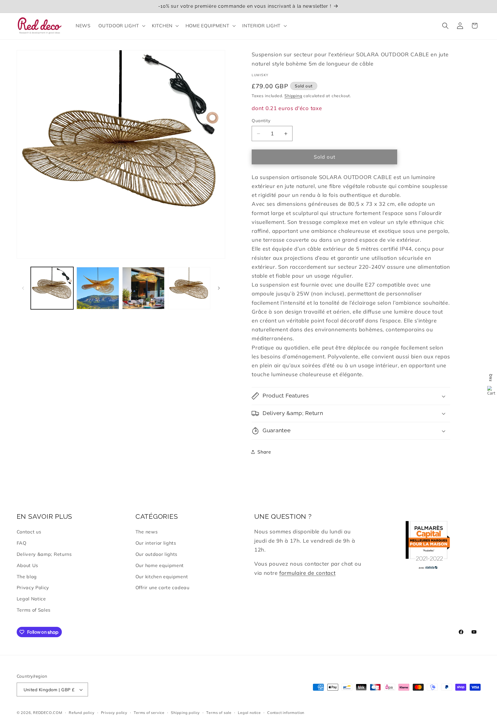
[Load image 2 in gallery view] (98, 288)
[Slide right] (219, 288)
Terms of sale (218, 712)
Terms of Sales (34, 610)
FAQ (21, 543)
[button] (121, 25)
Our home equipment (159, 565)
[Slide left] (23, 288)
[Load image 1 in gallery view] (52, 288)
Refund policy (81, 712)
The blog (27, 576)
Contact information (285, 712)
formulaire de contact (307, 573)
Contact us (29, 532)
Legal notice (249, 712)
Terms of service (149, 712)
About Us (28, 565)
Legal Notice (31, 599)
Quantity (261, 120)
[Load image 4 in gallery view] (189, 288)
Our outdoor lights (156, 554)
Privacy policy (114, 712)
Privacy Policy (33, 587)
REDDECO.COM (47, 712)
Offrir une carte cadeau (162, 587)
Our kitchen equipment (161, 576)
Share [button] (264, 452)
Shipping (293, 95)
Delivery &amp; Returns (44, 554)
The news (146, 532)
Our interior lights (155, 543)
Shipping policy (185, 712)
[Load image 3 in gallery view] (143, 288)
